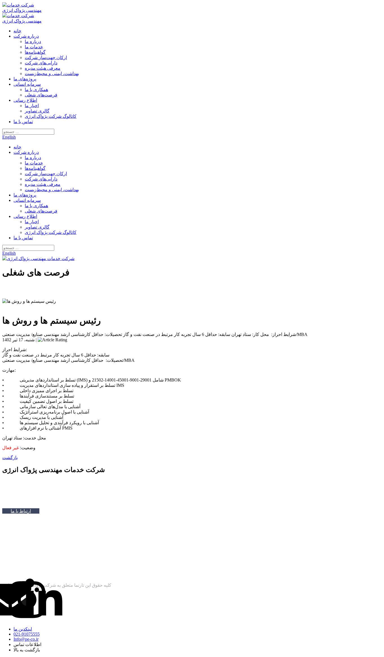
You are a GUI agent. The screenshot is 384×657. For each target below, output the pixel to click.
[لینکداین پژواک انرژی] (43, 600)
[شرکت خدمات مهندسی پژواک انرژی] (24, 10)
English (9, 137)
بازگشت (10, 457)
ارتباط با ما (21, 511)
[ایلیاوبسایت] (36, 575)
